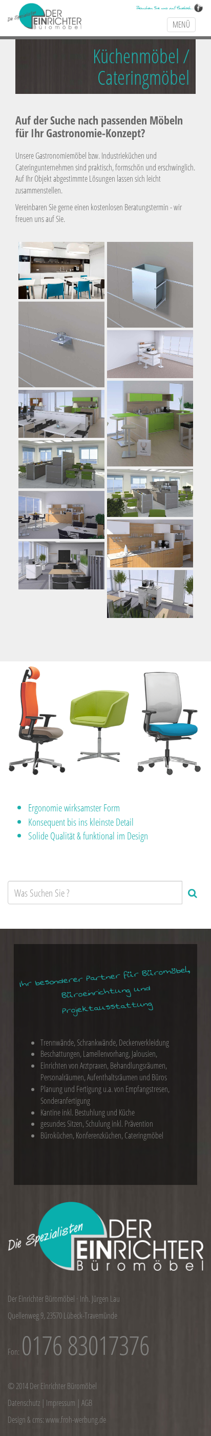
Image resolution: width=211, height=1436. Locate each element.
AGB (86, 1402)
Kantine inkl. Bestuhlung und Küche (87, 1112)
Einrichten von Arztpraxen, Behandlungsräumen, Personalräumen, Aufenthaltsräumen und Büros (103, 1071)
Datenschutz (24, 1402)
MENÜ (181, 24)
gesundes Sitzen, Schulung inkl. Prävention (96, 1123)
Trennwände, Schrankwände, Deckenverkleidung (104, 1042)
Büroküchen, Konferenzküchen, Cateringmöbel (101, 1135)
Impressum (60, 1402)
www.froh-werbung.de (76, 1419)
